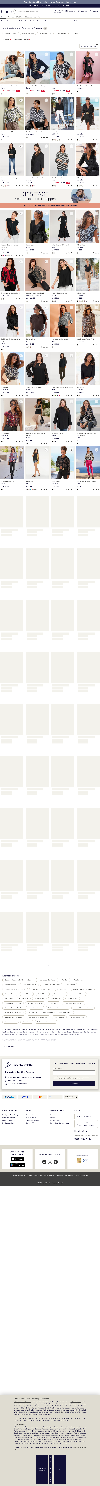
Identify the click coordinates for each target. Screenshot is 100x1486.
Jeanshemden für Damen (47, 933)
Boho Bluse (27, 975)
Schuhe (40, 21)
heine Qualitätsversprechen (60, 1076)
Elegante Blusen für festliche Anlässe (18, 933)
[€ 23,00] (12, 697)
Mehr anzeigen (79, 1031)
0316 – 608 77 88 (82, 1091)
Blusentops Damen (29, 937)
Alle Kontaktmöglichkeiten (87, 1076)
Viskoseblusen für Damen (83, 961)
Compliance (69, 1128)
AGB (30, 1128)
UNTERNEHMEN (57, 1063)
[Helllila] (9, 255)
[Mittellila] (84, 301)
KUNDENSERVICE (9, 1063)
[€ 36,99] (88, 226)
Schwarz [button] (6, 39)
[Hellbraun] (79, 395)
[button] (3, 28)
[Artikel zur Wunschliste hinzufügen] (21, 54)
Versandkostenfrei (33, 1073)
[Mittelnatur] (28, 347)
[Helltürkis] (54, 769)
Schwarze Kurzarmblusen (38, 970)
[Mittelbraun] (30, 347)
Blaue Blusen (62, 942)
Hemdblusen (26, 947)
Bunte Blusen (42, 947)
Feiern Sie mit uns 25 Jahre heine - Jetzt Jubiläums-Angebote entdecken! (50, 2)
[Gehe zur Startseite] (6, 11)
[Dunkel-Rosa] (5, 186)
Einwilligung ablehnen (42, 1469)
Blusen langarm (45, 33)
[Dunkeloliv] (59, 140)
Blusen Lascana (10, 975)
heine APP (30, 1076)
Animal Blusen (36, 961)
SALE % (19, 17)
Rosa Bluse (9, 951)
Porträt (53, 1068)
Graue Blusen (59, 970)
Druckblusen (61, 33)
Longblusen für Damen (13, 956)
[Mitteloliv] (55, 395)
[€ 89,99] (12, 554)
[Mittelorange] (79, 301)
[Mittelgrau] (54, 186)
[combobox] (31, 11)
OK (60, 1469)
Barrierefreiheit (49, 1128)
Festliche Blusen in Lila (13, 965)
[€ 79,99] (37, 368)
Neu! (2, 21)
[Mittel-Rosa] (55, 140)
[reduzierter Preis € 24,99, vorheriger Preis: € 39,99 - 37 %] (62, 67)
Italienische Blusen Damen (57, 961)
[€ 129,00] (37, 274)
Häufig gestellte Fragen (11, 1068)
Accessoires (49, 21)
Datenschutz (38, 1128)
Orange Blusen (10, 947)
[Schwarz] (2, 94)
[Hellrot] (32, 489)
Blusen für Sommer (77, 970)
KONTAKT (78, 1063)
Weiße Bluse (78, 933)
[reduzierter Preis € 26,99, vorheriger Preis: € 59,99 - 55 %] (37, 67)
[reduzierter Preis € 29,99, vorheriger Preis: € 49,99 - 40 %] (12, 67)
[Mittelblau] (54, 94)
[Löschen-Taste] (40, 11)
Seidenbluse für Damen (51, 937)
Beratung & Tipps (8, 1070)
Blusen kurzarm (28, 33)
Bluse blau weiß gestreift (73, 956)
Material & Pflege (8, 1073)
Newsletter (30, 1068)
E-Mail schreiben (84, 1069)
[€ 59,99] (88, 67)
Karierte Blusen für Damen (41, 942)
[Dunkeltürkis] (81, 186)
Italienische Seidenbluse (46, 975)
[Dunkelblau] (9, 186)
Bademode (23, 21)
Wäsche (32, 21)
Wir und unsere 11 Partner (22, 1402)
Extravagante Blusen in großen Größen (57, 965)
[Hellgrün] (54, 140)
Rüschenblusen (55, 951)
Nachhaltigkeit (55, 1073)
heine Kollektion (73, 21)
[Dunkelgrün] (28, 675)
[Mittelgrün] (34, 489)
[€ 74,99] (62, 226)
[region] (50, 1440)
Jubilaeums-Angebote (32, 17)
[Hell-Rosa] (55, 186)
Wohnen (11, 17)
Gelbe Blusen (72, 951)
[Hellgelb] (7, 255)
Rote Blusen (70, 937)
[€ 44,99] (62, 320)
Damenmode (11, 21)
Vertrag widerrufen (19, 1128)
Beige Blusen (39, 951)
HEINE (29, 1063)
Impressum (59, 1128)
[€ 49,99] (37, 113)
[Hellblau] (34, 186)
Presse (52, 1070)
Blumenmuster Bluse (35, 956)
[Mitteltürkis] (30, 489)
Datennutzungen (76, 1402)
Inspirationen (60, 21)
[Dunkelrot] (32, 186)
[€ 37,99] (37, 649)
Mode (3, 17)
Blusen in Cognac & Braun (82, 942)
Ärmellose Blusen (77, 947)
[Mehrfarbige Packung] (54, 815)
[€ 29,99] (12, 113)
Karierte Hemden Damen (14, 970)
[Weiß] (57, 140)
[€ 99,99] (12, 835)
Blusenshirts (53, 956)
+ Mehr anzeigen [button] (8, 999)
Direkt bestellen (8, 1076)
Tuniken (75, 33)
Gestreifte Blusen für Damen (15, 942)
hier (62, 1412)
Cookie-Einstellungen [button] (81, 1128)
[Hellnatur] (79, 186)
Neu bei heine (31, 1070)
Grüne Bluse (23, 951)
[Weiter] (54, 919)
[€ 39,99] (62, 113)
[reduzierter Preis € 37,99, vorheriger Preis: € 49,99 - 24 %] (62, 159)
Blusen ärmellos (10, 33)
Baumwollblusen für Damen (15, 961)
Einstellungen (50, 1469)
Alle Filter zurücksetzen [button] (21, 39)
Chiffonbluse (32, 965)
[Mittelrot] (7, 186)
